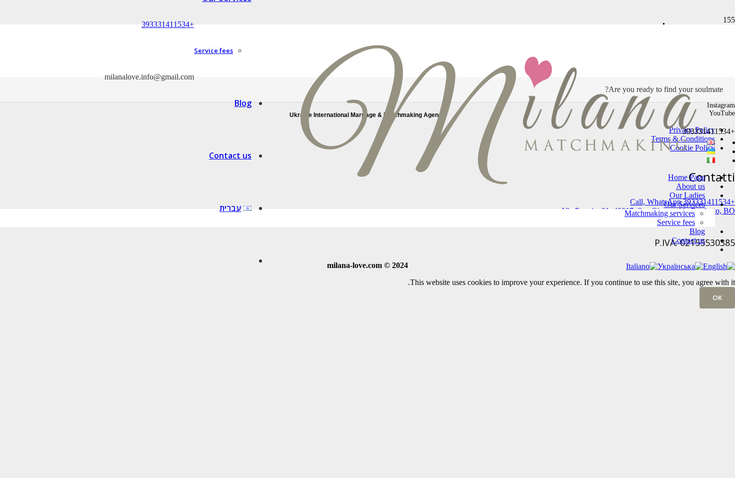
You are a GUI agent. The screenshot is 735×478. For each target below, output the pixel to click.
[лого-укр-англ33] (498, 230)
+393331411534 (168, 24)
